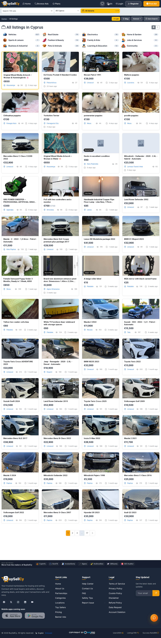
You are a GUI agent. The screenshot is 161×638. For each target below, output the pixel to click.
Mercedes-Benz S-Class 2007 (57, 512)
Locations (60, 602)
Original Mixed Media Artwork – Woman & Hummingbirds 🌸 (18, 76)
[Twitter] (11, 602)
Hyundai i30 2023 (91, 512)
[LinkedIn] (25, 602)
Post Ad (152, 4)
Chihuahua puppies (12, 115)
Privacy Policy (115, 588)
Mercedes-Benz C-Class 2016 (138, 475)
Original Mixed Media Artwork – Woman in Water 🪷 (58, 157)
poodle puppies (131, 115)
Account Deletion (117, 612)
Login (120, 3)
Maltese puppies (131, 75)
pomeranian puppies (93, 115)
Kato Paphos (11, 249)
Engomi (49, 372)
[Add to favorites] (34, 56)
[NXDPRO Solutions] (82, 632)
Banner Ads (60, 617)
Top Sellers (60, 607)
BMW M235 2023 (91, 361)
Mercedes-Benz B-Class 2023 (57, 438)
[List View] (157, 27)
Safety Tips (87, 598)
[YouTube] (32, 602)
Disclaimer (114, 598)
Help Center (87, 583)
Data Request (115, 607)
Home (4, 19)
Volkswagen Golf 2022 (13, 512)
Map (127, 19)
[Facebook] (4, 602)
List (117, 19)
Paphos (9, 483)
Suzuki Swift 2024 (11, 401)
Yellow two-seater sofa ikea (16, 322)
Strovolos (50, 210)
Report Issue (88, 602)
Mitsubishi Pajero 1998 (94, 475)
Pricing (58, 612)
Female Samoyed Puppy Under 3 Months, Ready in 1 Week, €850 (18, 280)
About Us (59, 588)
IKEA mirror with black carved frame (140, 279)
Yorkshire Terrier (51, 115)
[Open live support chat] (154, 618)
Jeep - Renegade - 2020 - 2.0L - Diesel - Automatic (58, 362)
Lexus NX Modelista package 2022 (99, 239)
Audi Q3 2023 (130, 512)
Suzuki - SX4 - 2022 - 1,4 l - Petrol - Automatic (140, 323)
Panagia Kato (11, 123)
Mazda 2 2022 (90, 322)
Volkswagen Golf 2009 (134, 401)
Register (134, 4)
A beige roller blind (92, 279)
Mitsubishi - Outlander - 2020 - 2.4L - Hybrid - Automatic (140, 157)
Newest (136, 19)
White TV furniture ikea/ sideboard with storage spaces (59, 323)
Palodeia (90, 286)
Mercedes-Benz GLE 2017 (15, 438)
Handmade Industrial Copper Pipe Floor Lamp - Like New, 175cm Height (99, 200)
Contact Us (87, 588)
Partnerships (61, 593)
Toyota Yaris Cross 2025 (95, 401)
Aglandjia (10, 210)
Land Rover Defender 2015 (56, 401)
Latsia (89, 210)
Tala (128, 332)
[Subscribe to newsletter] (155, 593)
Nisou (89, 123)
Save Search (153, 19)
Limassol (90, 83)
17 (87, 533)
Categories (60, 598)
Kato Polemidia (92, 164)
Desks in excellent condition (97, 156)
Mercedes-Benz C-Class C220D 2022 (17, 157)
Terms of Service (117, 583)
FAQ (84, 593)
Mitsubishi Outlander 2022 (55, 475)
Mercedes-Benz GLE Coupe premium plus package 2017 (56, 240)
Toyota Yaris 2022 (132, 361)
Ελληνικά (48, 633)
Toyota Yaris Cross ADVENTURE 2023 (18, 362)
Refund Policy (115, 602)
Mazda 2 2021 (130, 438)
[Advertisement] (80, 552)
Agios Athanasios (53, 289)
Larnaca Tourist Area (135, 166)
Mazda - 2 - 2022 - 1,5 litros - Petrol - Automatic (20, 240)
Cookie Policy (115, 593)
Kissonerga (11, 85)
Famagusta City (53, 123)
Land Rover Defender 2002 (136, 199)
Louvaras (130, 83)
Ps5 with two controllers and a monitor (57, 200)
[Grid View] (154, 27)
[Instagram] (18, 602)
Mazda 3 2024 (9, 475)
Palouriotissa (51, 83)
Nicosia (89, 330)
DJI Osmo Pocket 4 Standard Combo (60, 75)
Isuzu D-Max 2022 (92, 438)
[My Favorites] (102, 4)
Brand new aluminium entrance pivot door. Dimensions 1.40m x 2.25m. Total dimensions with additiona (60, 280)
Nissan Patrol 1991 (92, 75)
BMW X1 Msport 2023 (134, 239)
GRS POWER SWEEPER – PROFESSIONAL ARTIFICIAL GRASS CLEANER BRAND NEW (19, 200)
